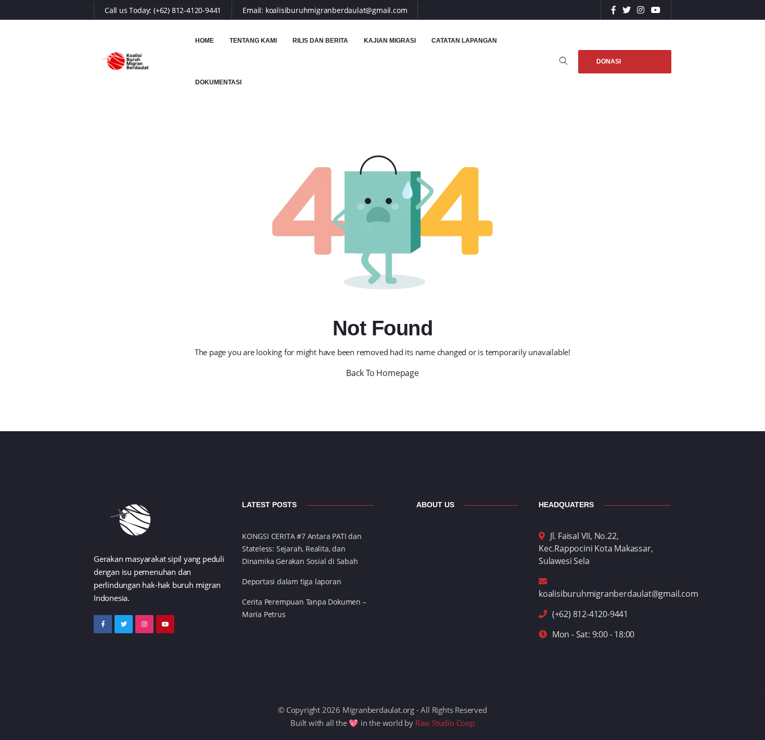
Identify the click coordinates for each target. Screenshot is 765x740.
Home (204, 40)
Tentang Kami (253, 40)
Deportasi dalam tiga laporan (291, 581)
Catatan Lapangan (464, 40)
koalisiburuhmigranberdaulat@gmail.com (336, 10)
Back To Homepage (382, 373)
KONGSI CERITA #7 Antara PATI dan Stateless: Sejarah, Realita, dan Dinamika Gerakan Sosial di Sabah (302, 548)
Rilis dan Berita (320, 40)
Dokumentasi (218, 82)
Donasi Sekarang (614, 65)
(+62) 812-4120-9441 (187, 10)
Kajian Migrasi (390, 40)
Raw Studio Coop (445, 723)
